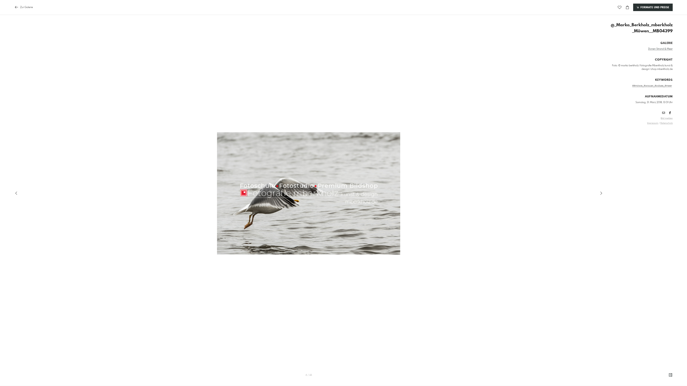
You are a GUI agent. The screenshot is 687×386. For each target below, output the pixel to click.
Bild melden (667, 118)
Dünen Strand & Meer (660, 49)
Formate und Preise (654, 7)
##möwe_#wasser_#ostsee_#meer (652, 86)
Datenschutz (666, 123)
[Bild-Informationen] (670, 375)
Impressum (652, 123)
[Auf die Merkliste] (619, 7)
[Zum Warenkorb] (627, 7)
